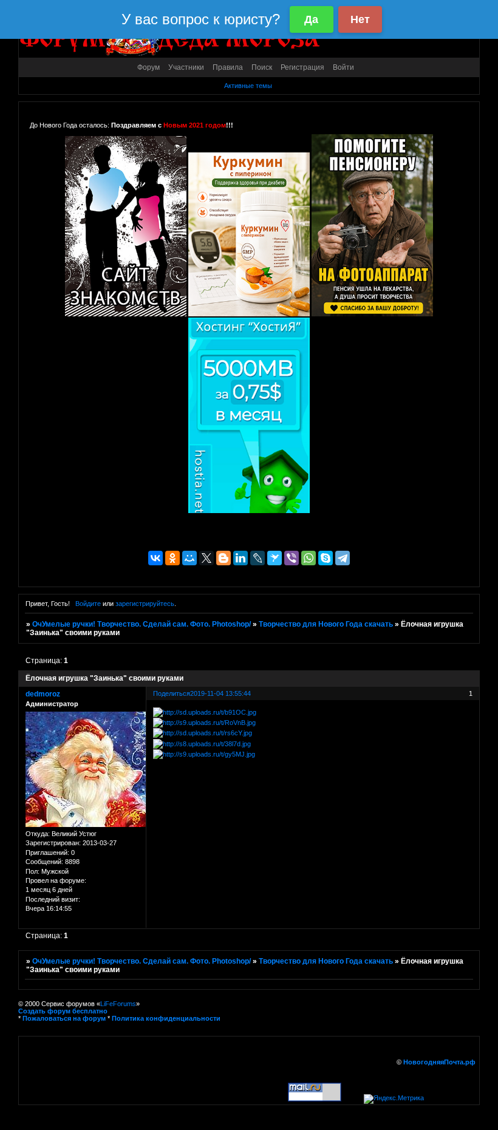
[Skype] (325, 558)
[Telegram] (342, 558)
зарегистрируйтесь (144, 603)
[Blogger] (223, 558)
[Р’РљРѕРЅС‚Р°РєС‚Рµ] (155, 558)
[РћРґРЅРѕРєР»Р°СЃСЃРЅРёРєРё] (172, 558)
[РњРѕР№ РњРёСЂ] (189, 558)
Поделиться (171, 693)
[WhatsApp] (308, 558)
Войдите (88, 603)
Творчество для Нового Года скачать (326, 624)
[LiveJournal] (257, 558)
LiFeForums (118, 1003)
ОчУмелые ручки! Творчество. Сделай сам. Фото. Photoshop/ (141, 624)
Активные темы (248, 85)
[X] (206, 558)
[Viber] (291, 558)
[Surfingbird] (274, 558)
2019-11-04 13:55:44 (220, 693)
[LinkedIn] (240, 558)
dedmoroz (43, 694)
